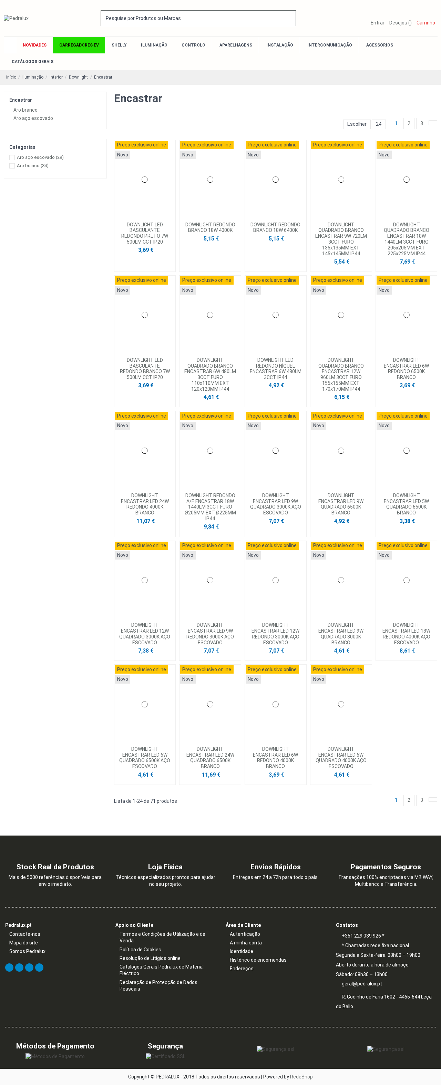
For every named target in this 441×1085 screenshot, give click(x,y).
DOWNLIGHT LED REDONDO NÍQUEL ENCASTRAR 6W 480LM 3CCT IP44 (275, 368)
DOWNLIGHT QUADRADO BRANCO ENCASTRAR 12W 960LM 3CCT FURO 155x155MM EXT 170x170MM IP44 (341, 374)
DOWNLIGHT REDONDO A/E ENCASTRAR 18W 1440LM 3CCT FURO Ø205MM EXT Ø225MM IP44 (210, 507)
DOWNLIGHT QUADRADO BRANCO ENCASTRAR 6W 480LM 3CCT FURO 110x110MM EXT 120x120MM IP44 (210, 374)
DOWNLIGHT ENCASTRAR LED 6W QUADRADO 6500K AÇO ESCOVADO (144, 757)
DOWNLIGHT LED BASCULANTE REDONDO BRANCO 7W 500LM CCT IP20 (145, 368)
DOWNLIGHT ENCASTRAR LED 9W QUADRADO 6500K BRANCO (340, 504)
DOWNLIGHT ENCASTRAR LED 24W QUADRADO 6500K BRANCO (210, 757)
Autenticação (245, 934)
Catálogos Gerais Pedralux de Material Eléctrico (162, 970)
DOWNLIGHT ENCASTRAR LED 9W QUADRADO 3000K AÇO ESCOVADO (275, 504)
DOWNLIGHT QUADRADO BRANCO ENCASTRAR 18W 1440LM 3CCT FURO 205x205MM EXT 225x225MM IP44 (406, 239)
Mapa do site (23, 942)
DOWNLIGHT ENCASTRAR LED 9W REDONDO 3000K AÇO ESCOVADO (210, 633)
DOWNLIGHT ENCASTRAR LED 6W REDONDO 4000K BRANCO (275, 757)
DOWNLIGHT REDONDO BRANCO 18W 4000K (210, 227)
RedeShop (301, 1076)
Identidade (241, 951)
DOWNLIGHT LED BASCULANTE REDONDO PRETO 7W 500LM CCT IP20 (144, 233)
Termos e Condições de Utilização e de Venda (162, 937)
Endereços (242, 968)
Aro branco (25, 110)
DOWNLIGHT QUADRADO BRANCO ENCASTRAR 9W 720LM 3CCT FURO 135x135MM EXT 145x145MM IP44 (341, 239)
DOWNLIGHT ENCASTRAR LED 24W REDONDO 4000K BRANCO (145, 504)
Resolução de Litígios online (150, 958)
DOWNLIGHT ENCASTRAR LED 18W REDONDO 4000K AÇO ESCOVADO (406, 633)
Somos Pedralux (27, 951)
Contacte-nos (24, 934)
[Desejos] (143, 216)
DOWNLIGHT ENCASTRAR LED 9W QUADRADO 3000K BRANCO (340, 633)
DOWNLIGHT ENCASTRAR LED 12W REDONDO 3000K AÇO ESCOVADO (275, 633)
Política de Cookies (140, 949)
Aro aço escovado (33, 118)
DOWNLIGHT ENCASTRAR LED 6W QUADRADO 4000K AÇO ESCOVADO (341, 757)
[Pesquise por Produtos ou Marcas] (291, 18)
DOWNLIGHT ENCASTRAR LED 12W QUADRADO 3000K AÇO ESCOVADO (144, 633)
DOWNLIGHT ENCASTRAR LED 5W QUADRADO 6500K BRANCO (406, 504)
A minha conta (246, 942)
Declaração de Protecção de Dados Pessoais (158, 986)
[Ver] (146, 216)
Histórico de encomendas (258, 960)
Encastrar (20, 100)
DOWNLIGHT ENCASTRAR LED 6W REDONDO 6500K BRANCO (406, 368)
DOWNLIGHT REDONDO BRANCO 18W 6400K (275, 227)
